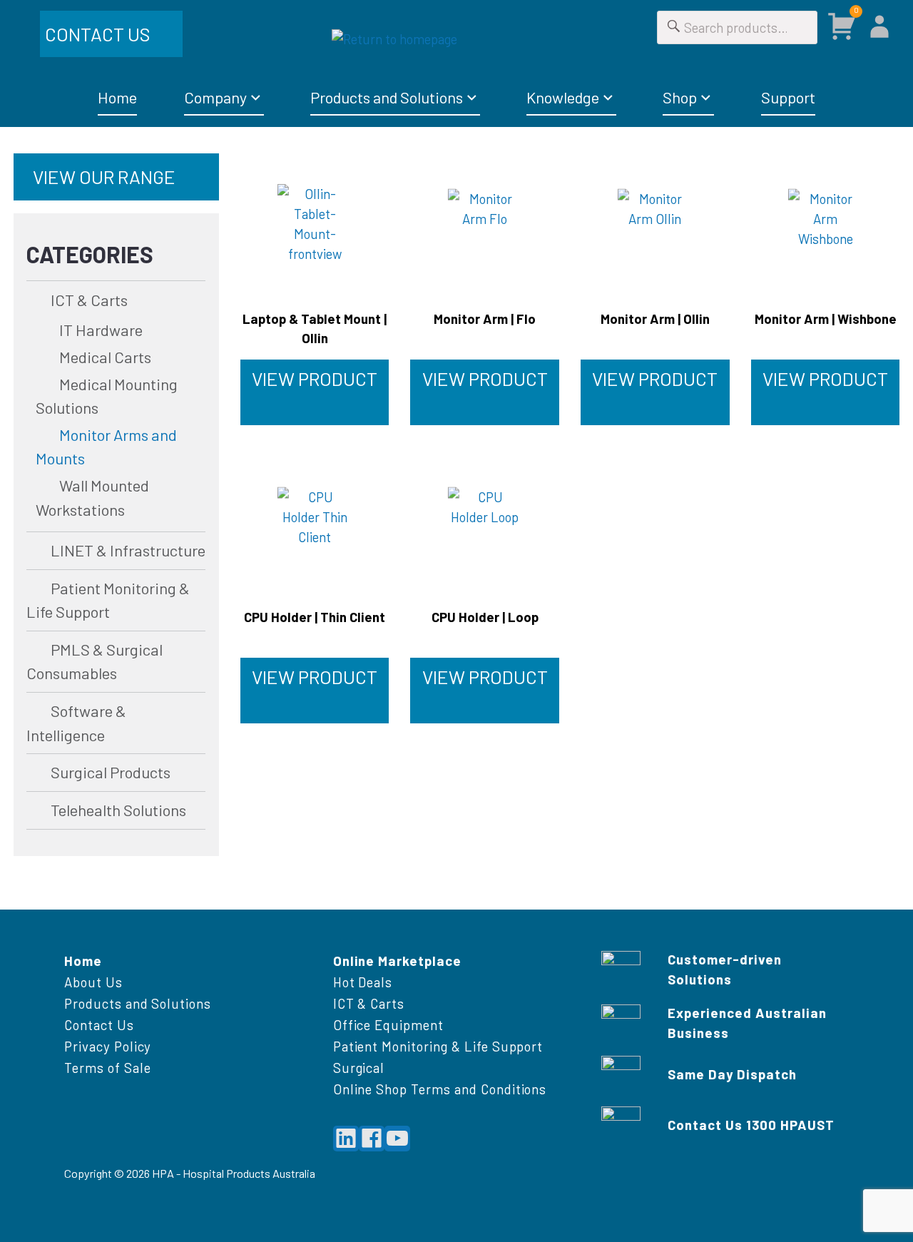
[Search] (674, 27)
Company (215, 97)
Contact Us (99, 34)
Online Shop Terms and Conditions (440, 1089)
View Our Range (104, 177)
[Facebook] (371, 1138)
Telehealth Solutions (118, 809)
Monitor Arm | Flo (485, 318)
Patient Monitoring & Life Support (438, 1046)
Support (788, 97)
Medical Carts (105, 356)
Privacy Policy (107, 1046)
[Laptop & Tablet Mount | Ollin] (314, 224)
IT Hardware (101, 329)
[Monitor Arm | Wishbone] (825, 224)
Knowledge (562, 97)
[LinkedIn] (346, 1138)
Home (117, 97)
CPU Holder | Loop (485, 617)
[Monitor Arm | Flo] (484, 224)
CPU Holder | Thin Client (314, 617)
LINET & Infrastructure (128, 550)
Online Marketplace (397, 960)
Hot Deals (363, 982)
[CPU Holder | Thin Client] (314, 522)
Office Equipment (388, 1025)
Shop (680, 97)
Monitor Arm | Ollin (655, 318)
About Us (93, 982)
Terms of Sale (107, 1067)
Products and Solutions (386, 97)
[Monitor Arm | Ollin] (655, 224)
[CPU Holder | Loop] (484, 522)
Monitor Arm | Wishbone (826, 318)
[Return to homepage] (456, 39)
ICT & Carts (89, 299)
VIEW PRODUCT (314, 378)
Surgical (359, 1067)
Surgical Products (110, 772)
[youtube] (397, 1138)
